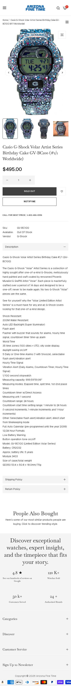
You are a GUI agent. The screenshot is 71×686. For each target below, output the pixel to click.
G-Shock (22, 236)
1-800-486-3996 (34, 215)
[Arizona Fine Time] (35, 8)
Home (5, 20)
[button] (62, 72)
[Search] (58, 8)
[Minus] (7, 180)
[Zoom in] (62, 35)
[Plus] (30, 180)
